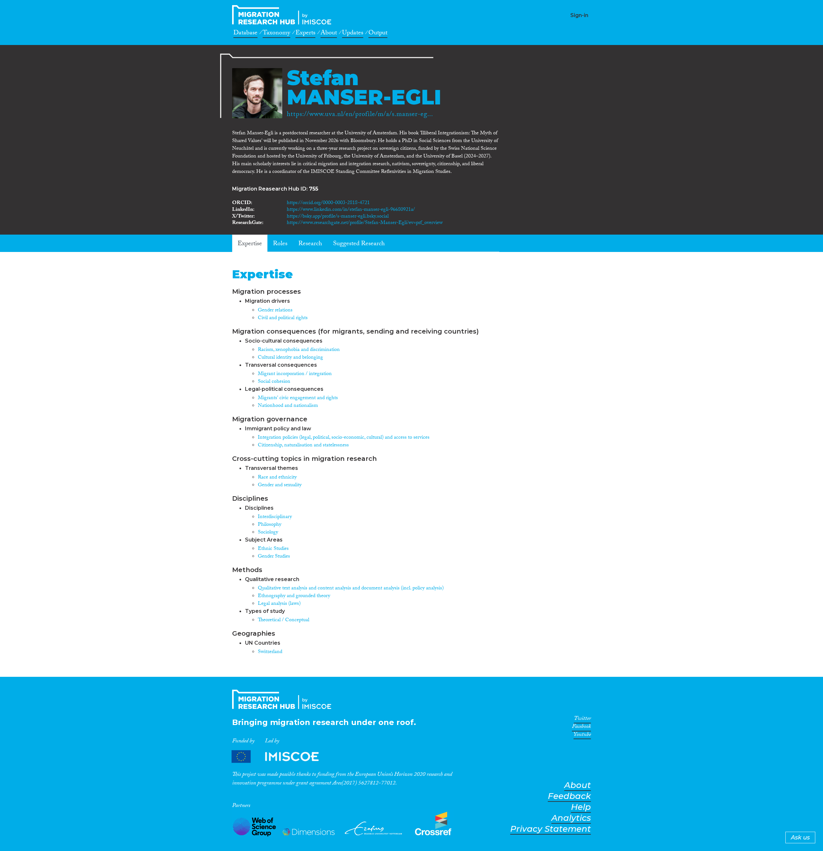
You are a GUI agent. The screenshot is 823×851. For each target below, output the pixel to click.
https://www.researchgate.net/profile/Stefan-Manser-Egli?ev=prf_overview (365, 223)
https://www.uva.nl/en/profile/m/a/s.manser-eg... (360, 115)
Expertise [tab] (250, 244)
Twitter (582, 719)
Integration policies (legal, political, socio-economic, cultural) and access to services (344, 438)
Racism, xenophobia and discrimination (299, 350)
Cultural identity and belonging (290, 358)
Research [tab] (310, 244)
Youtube (582, 735)
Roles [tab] (280, 244)
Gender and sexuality (280, 485)
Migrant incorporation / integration (295, 374)
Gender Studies (274, 556)
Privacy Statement (550, 829)
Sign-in (579, 15)
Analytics (571, 818)
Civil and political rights (283, 318)
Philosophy (269, 525)
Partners (281, 756)
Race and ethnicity (277, 477)
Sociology (268, 532)
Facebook (581, 727)
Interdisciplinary (275, 517)
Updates (352, 34)
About (329, 34)
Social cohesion (274, 382)
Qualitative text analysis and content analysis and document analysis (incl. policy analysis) (351, 588)
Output (377, 34)
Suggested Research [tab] (359, 244)
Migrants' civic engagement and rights (298, 398)
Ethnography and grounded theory (294, 596)
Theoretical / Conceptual (283, 620)
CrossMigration (283, 14)
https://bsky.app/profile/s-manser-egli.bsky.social (338, 216)
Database (245, 34)
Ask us (800, 837)
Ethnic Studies (273, 549)
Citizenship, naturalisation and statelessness (303, 445)
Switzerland (270, 652)
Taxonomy (276, 34)
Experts (305, 34)
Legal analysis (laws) (279, 604)
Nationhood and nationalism (288, 406)
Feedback (569, 796)
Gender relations (275, 310)
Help (581, 807)
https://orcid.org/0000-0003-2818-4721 (328, 203)
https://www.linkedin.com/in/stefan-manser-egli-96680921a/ (351, 210)
